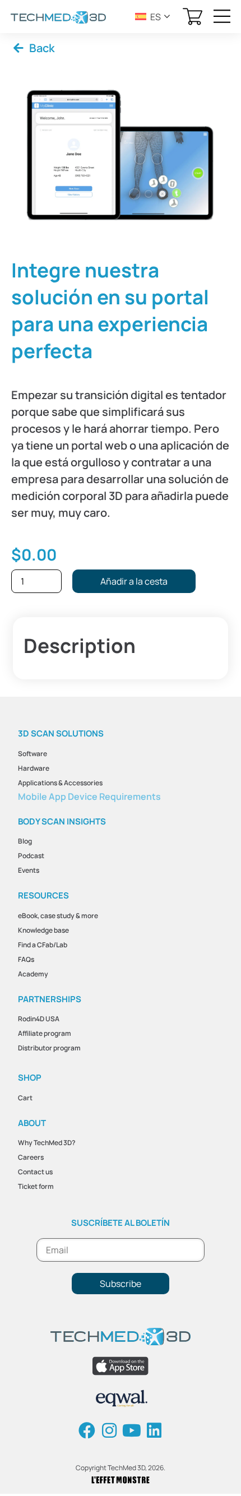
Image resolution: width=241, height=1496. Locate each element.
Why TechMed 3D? (47, 1142)
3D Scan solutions (61, 733)
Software (32, 753)
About (32, 1123)
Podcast (31, 855)
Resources (43, 895)
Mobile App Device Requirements (89, 796)
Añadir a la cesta (134, 581)
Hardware (33, 768)
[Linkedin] (154, 1430)
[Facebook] (86, 1430)
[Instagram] (109, 1430)
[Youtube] (131, 1430)
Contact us (35, 1172)
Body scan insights (62, 821)
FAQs (26, 959)
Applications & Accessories (60, 783)
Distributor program (49, 1048)
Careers (31, 1157)
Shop (29, 1077)
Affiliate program (44, 1033)
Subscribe (120, 1283)
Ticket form (36, 1186)
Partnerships (49, 999)
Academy (33, 974)
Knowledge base (43, 930)
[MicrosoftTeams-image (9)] (120, 155)
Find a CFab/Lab (42, 945)
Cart (25, 1098)
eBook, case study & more (58, 915)
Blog (25, 841)
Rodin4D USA (38, 1018)
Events (28, 870)
